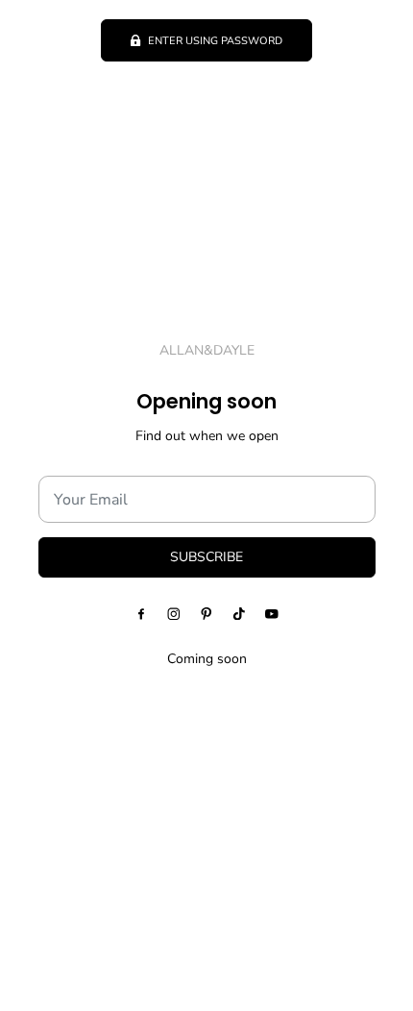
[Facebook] (141, 613)
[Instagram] (174, 613)
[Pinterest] (206, 613)
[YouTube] (271, 613)
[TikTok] (239, 613)
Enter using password (215, 41)
